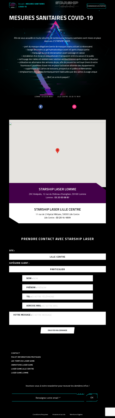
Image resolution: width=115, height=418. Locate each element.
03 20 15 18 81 (75, 96)
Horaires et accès (58, 414)
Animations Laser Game (22, 365)
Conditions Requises (40, 414)
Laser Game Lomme (19, 373)
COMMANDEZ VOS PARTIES (96, 6)
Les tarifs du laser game (22, 361)
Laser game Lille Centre (22, 369)
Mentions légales (76, 414)
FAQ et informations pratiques (26, 357)
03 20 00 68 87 (47, 96)
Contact (15, 353)
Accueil (21, 3)
